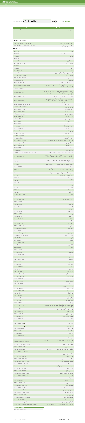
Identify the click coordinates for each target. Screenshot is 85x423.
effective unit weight (19, 382)
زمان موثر (70, 264)
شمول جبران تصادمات (67, 82)
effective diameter (19, 242)
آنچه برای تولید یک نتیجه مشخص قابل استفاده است (59, 164)
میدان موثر (70, 298)
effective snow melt (19, 366)
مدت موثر (70, 262)
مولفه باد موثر (69, 250)
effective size (17, 206)
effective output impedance (21, 402)
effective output (18, 311)
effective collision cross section (23, 43)
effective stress (18, 204)
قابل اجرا (70, 192)
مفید (72, 197)
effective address (19, 323)
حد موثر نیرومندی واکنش (66, 373)
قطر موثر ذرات (69, 370)
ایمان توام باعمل (68, 300)
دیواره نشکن (70, 89)
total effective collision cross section (24, 46)
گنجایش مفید (69, 271)
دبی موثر (71, 321)
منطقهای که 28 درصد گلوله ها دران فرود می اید (60, 349)
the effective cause (19, 194)
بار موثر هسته (69, 363)
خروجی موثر (69, 313)
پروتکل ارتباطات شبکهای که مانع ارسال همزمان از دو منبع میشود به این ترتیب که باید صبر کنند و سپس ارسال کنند (58, 93)
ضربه (71, 51)
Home (5, 4)
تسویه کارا (70, 259)
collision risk (17, 147)
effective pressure (19, 225)
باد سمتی (70, 252)
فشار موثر (70, 225)
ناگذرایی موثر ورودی (67, 392)
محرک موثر (70, 328)
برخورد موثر (70, 30)
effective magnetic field (20, 358)
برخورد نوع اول (69, 107)
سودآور (71, 240)
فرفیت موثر (70, 276)
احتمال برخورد (69, 143)
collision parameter (19, 100)
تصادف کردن (69, 63)
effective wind (18, 250)
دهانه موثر (70, 201)
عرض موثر (70, 211)
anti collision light (19, 156)
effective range (18, 213)
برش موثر (70, 209)
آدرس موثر (70, 326)
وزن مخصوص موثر (68, 382)
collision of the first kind (20, 107)
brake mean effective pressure (22, 341)
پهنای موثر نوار (69, 346)
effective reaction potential (21, 373)
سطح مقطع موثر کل (67, 46)
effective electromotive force (22, 344)
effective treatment (19, 257)
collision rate (17, 121)
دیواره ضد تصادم (68, 145)
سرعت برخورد (69, 123)
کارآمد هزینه (70, 245)
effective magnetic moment (21, 361)
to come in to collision (20, 75)
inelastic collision (19, 138)
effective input (18, 286)
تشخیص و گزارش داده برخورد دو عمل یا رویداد (60, 96)
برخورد (71, 68)
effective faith (17, 300)
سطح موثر (70, 330)
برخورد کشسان (69, 128)
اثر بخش (71, 182)
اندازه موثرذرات (69, 368)
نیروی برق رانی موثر (67, 344)
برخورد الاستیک (69, 131)
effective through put (20, 233)
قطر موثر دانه (69, 385)
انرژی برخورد (69, 116)
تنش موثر (70, 204)
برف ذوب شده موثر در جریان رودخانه (63, 366)
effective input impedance (21, 392)
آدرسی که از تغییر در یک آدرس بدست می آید (61, 173)
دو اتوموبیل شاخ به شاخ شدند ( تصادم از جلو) (61, 152)
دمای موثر (70, 228)
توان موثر (70, 266)
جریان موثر (70, 166)
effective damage (19, 288)
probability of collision (20, 143)
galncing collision (19, 126)
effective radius (18, 223)
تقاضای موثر (70, 274)
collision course (18, 80)
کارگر (71, 180)
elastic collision (18, 128)
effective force (18, 295)
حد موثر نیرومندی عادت (66, 387)
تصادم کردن (70, 61)
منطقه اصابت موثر (68, 316)
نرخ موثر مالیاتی (69, 380)
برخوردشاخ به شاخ (68, 135)
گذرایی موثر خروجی (67, 375)
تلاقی (72, 58)
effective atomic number (21, 351)
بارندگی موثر (69, 218)
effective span (18, 201)
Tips (63, 21)
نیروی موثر (70, 295)
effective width (18, 211)
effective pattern (18, 316)
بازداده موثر (70, 311)
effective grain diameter (20, 385)
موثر (72, 185)
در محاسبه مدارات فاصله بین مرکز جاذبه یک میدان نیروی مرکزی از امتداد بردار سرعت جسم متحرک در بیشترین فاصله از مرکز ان (59, 100)
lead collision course (20, 140)
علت (72, 194)
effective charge (18, 278)
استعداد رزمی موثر (68, 254)
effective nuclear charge (21, 363)
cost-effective (17, 237)
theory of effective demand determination (26, 404)
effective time (17, 262)
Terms (19, 419)
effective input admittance (21, 390)
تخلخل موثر (70, 335)
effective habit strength (20, 387)
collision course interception (22, 85)
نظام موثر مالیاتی (68, 399)
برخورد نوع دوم (69, 104)
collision (16, 51)
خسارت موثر (69, 288)
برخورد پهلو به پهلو (68, 126)
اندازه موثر (70, 206)
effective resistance (19, 338)
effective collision (19, 30)
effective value (18, 166)
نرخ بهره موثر (69, 394)
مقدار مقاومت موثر (68, 338)
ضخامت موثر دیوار (68, 397)
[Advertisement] (43, 13)
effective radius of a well (21, 221)
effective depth (18, 302)
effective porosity (19, 335)
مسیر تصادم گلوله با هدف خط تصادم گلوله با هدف (59, 140)
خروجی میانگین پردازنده (66, 175)
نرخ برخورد (70, 121)
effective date (17, 293)
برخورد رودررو (69, 133)
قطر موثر (70, 242)
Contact (15, 419)
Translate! (67, 21)
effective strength (19, 199)
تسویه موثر (70, 257)
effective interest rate (20, 394)
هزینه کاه (70, 247)
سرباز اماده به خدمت (67, 177)
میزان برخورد (69, 150)
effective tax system (19, 399)
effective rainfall (18, 218)
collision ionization (19, 109)
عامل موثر (70, 189)
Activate (25, 409)
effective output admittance (21, 375)
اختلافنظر (70, 80)
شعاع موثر (70, 223)
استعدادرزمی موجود (67, 199)
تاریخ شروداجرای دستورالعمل (65, 309)
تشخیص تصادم (69, 119)
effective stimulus (19, 328)
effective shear (18, 209)
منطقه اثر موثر (69, 318)
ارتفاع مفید (70, 302)
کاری (72, 187)
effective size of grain (20, 368)
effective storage (18, 281)
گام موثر (71, 333)
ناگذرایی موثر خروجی (67, 402)
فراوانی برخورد (69, 111)
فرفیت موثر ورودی (68, 286)
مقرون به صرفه (69, 237)
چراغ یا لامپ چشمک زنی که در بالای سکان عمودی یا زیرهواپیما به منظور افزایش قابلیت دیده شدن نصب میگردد (59, 156)
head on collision (19, 133)
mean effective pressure (21, 235)
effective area (18, 330)
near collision (18, 70)
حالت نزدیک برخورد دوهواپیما (65, 70)
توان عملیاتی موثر (68, 233)
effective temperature (20, 228)
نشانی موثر (70, 323)
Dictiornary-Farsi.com (8, 1)
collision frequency (19, 111)
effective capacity (19, 271)
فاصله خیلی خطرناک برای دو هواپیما (63, 73)
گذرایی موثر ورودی (68, 390)
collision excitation (19, 114)
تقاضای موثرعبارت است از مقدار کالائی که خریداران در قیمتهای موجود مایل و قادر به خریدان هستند (59, 305)
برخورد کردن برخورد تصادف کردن (64, 53)
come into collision (19, 61)
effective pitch (18, 333)
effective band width (19, 346)
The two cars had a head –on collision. (25, 152)
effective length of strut (20, 356)
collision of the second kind (22, 104)
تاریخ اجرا (70, 293)
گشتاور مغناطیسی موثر (66, 361)
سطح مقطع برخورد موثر (66, 43)
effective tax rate (18, 380)
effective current (18, 283)
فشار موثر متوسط (68, 235)
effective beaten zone (20, 349)
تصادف (71, 56)
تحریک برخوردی (69, 114)
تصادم (71, 65)
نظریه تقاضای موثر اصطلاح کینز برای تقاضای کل (60, 404)
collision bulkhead (19, 89)
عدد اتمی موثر (69, 351)
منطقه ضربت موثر (68, 354)
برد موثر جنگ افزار (68, 213)
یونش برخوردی (69, 109)
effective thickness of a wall (22, 397)
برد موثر (71, 216)
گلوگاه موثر (70, 230)
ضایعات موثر (69, 290)
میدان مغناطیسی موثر (67, 358)
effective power (18, 266)
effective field (17, 298)
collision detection (19, 92)
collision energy (18, 116)
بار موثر (71, 278)
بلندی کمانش (69, 356)
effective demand (19, 274)
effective (16, 161)
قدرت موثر (70, 269)
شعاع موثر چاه (69, 221)
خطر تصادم (70, 147)
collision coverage (19, 82)
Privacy (24, 419)
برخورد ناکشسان (68, 138)
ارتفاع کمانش (69, 378)
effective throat (18, 230)
